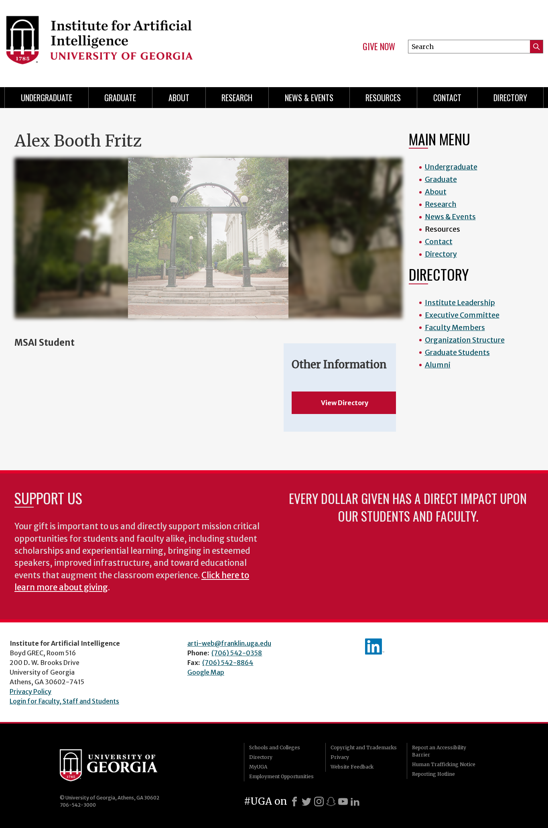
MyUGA (258, 767)
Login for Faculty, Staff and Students (64, 701)
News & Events (309, 98)
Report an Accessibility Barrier (439, 751)
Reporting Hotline (433, 774)
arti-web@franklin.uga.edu (229, 643)
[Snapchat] (331, 801)
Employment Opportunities (281, 776)
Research (236, 98)
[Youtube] (343, 801)
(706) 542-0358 (236, 653)
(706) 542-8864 (227, 663)
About (178, 98)
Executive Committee (462, 315)
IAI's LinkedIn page (374, 646)
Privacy (340, 757)
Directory (510, 98)
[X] (306, 801)
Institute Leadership (460, 302)
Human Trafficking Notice (443, 764)
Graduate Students (457, 352)
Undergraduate (46, 98)
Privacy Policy (30, 691)
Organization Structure (465, 340)
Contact (447, 98)
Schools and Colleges (274, 747)
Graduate (120, 98)
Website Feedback (352, 767)
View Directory (344, 403)
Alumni (438, 364)
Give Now (379, 46)
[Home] (134, 40)
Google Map (205, 672)
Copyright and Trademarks (364, 747)
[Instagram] (319, 801)
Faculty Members (455, 327)
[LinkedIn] (355, 801)
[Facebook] (294, 801)
